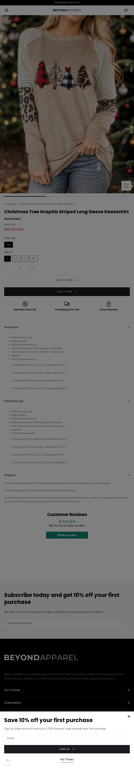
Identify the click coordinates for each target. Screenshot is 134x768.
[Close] (67, 384)
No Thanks (67, 759)
